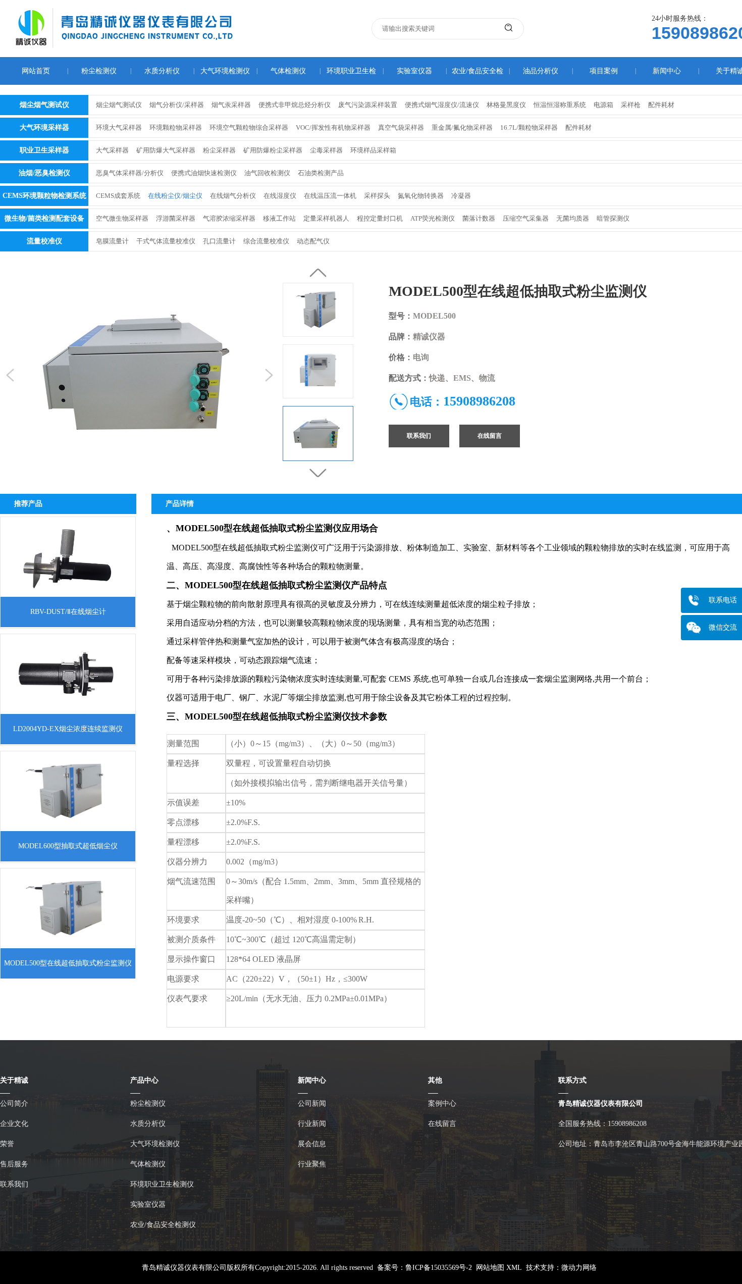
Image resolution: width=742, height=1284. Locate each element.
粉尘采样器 (219, 150)
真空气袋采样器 (401, 127)
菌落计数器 (478, 218)
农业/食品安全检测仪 (163, 1224)
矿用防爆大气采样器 (165, 150)
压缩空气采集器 (526, 218)
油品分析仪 (540, 71)
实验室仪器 (414, 71)
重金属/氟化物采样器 (462, 127)
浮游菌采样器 (175, 218)
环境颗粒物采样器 (175, 127)
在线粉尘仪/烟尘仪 (175, 195)
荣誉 (7, 1144)
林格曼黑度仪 (506, 105)
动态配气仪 (313, 241)
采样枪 (631, 105)
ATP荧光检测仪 (432, 218)
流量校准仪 (44, 241)
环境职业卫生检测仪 (162, 1184)
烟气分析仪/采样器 (176, 105)
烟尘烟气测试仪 (44, 105)
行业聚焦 (312, 1164)
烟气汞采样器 (231, 105)
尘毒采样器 (326, 150)
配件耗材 (661, 105)
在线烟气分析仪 (233, 195)
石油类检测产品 (321, 173)
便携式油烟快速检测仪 (204, 173)
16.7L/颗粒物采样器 (529, 127)
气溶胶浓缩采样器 (229, 218)
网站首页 (36, 71)
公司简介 (14, 1103)
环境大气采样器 (119, 127)
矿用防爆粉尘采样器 (272, 150)
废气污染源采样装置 (367, 105)
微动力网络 (579, 1267)
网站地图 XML (499, 1267)
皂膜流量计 (112, 241)
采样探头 (377, 195)
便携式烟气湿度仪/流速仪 (442, 105)
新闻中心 (667, 71)
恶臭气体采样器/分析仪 (130, 173)
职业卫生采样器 (44, 150)
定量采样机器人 (326, 218)
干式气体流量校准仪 (165, 241)
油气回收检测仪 (267, 173)
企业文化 (14, 1123)
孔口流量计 (219, 241)
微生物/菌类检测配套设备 (44, 218)
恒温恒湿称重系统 (560, 105)
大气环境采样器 (44, 127)
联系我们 (419, 435)
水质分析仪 (162, 71)
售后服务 (14, 1164)
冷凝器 (461, 195)
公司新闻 (312, 1103)
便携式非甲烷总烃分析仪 (294, 105)
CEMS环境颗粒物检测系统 (44, 195)
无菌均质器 (572, 218)
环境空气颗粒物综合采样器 (248, 127)
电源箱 (603, 105)
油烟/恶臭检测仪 (44, 173)
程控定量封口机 (380, 218)
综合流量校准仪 (266, 241)
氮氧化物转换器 (421, 195)
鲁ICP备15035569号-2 (438, 1267)
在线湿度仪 (279, 195)
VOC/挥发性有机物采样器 (333, 127)
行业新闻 (312, 1123)
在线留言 (490, 435)
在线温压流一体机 (330, 195)
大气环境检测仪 (225, 71)
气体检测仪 (288, 71)
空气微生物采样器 (122, 218)
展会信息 (312, 1144)
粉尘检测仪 (99, 71)
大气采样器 (112, 150)
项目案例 (604, 71)
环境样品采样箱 (373, 150)
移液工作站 (279, 218)
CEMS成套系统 (118, 195)
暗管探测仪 (613, 218)
